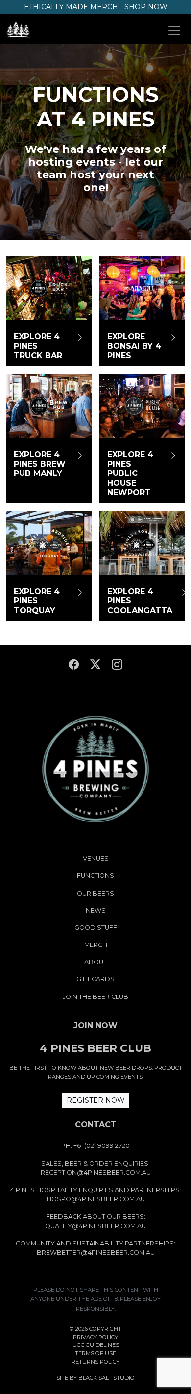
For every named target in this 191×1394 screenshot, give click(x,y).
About (95, 962)
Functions (95, 875)
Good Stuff (95, 927)
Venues (96, 858)
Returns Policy (95, 1361)
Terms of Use (95, 1353)
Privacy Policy (95, 1337)
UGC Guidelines (95, 1345)
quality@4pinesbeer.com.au (95, 1226)
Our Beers (95, 893)
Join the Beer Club (95, 996)
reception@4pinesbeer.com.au (96, 1172)
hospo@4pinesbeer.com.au (96, 1199)
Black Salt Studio (106, 1377)
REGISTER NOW (96, 1100)
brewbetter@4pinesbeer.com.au (96, 1252)
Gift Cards (95, 979)
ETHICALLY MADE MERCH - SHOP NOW (95, 6)
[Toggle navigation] (174, 31)
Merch (95, 944)
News (96, 910)
